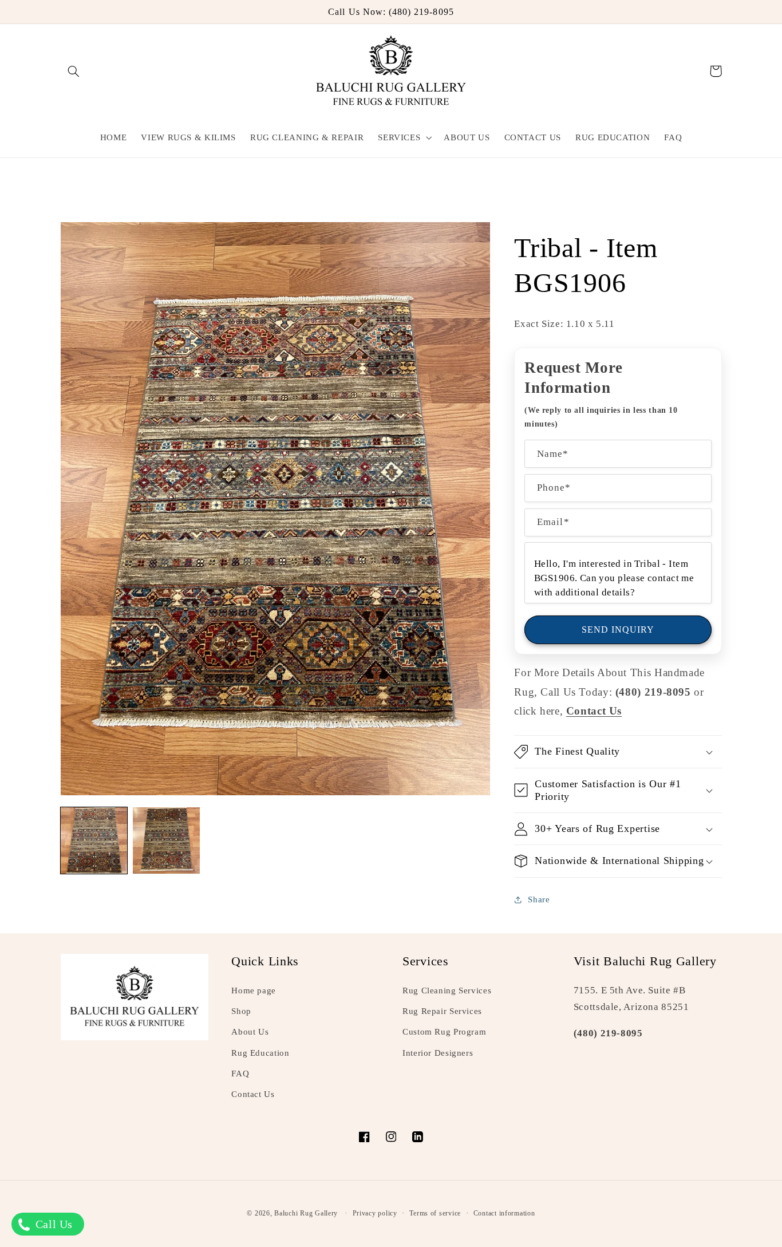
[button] (74, 71)
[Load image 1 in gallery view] (94, 840)
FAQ (240, 1073)
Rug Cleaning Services (446, 990)
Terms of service (435, 1213)
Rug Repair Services (442, 1011)
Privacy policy (375, 1213)
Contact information (504, 1213)
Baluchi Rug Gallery (306, 1213)
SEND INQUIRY (618, 629)
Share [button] (539, 899)
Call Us (52, 1224)
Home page (253, 990)
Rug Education (260, 1052)
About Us (249, 1031)
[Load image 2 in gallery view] (166, 840)
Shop (241, 1011)
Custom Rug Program (444, 1031)
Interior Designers (437, 1052)
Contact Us (252, 1094)
